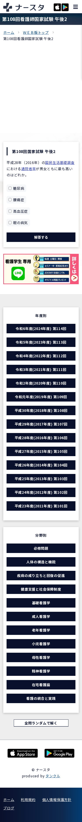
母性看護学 (41, 657)
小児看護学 (41, 643)
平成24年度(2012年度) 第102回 (41, 492)
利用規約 (28, 799)
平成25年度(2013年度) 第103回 (41, 478)
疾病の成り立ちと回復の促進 (41, 575)
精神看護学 (41, 671)
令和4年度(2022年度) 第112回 (41, 355)
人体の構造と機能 (41, 561)
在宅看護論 (41, 684)
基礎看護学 (41, 602)
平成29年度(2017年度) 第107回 (41, 424)
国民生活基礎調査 (59, 162)
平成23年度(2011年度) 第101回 (41, 506)
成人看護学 (41, 616)
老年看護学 (41, 630)
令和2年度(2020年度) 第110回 (41, 383)
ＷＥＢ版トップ (36, 32)
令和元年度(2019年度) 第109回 (41, 396)
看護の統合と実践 (41, 698)
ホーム (8, 32)
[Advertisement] (41, 85)
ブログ (8, 808)
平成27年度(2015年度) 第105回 (41, 451)
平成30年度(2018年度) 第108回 (41, 410)
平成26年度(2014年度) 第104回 (41, 465)
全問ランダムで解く (41, 723)
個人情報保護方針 (57, 799)
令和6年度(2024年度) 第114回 (41, 328)
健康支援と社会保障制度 (41, 589)
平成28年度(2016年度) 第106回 (41, 437)
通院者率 (28, 168)
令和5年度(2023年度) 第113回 (41, 342)
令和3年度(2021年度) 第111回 (41, 369)
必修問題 (41, 548)
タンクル (52, 775)
